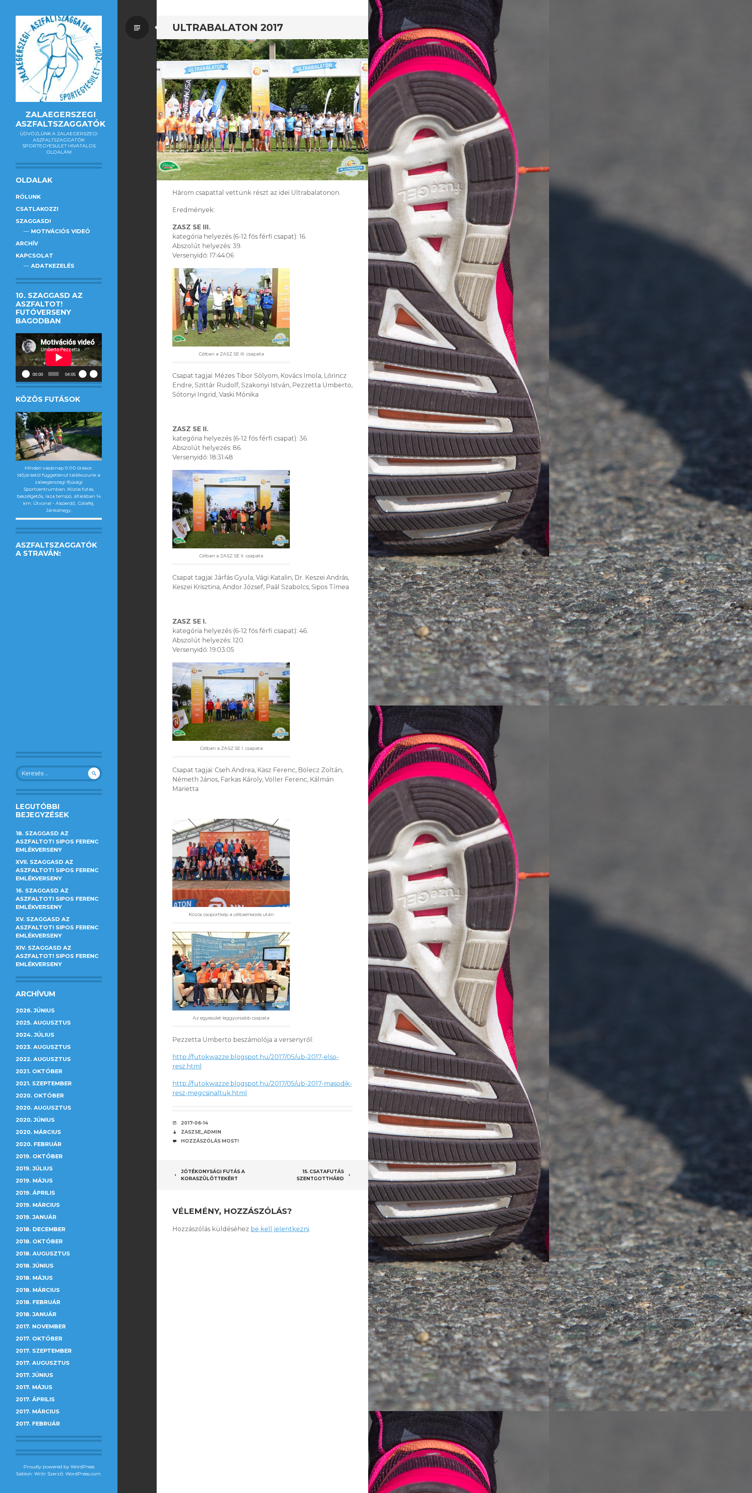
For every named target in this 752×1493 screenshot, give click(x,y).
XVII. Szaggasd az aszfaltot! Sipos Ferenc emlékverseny (57, 870)
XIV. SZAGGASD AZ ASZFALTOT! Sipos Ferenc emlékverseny (57, 956)
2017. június (34, 1375)
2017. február (38, 1423)
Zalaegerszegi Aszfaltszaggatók (60, 119)
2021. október (39, 1071)
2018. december (40, 1229)
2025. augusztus (43, 1022)
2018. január (36, 1314)
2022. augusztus (43, 1059)
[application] (59, 357)
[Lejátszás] (26, 374)
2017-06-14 (194, 1123)
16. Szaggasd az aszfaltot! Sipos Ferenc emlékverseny (57, 899)
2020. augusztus (43, 1107)
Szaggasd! (33, 221)
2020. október (40, 1095)
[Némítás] (83, 374)
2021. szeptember (44, 1083)
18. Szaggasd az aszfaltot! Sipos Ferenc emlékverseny (57, 841)
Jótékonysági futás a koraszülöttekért (213, 1174)
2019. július (34, 1168)
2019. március (38, 1204)
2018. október (39, 1241)
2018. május (34, 1277)
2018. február (38, 1302)
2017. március (38, 1411)
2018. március (38, 1289)
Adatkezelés (52, 265)
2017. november (41, 1326)
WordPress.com (83, 1474)
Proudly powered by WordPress (59, 1466)
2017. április (35, 1399)
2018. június (35, 1265)
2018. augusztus (43, 1253)
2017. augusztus (43, 1362)
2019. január (36, 1217)
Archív (27, 243)
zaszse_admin (201, 1132)
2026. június (35, 1010)
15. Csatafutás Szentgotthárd (320, 1174)
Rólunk (28, 196)
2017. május (34, 1387)
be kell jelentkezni (280, 1229)
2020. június (35, 1119)
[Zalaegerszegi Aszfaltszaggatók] (59, 59)
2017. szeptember (44, 1350)
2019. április (35, 1192)
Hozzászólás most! (210, 1141)
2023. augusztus (43, 1046)
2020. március (38, 1132)
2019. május (34, 1180)
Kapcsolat (34, 255)
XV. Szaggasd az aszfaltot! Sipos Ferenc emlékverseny (57, 927)
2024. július (35, 1034)
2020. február (38, 1144)
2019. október (39, 1156)
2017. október (39, 1338)
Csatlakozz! (37, 208)
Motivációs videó (60, 231)
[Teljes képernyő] (94, 374)
